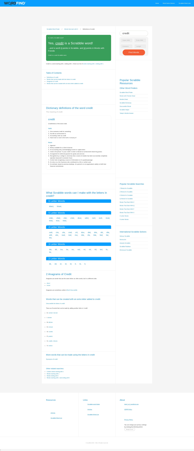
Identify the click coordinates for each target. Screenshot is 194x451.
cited (58, 218)
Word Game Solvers (169, 3)
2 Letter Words (124, 216)
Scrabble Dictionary (125, 103)
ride (82, 235)
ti (84, 264)
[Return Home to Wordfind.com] (14, 5)
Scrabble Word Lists (185, 3)
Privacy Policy (128, 419)
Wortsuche (123, 239)
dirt (102, 232)
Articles (53, 413)
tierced (55, 313)
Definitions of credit (52, 77)
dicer (79, 218)
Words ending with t (53, 376)
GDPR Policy (128, 409)
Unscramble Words (125, 106)
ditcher (51, 322)
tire (50, 238)
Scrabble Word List (56, 418)
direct (51, 206)
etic (56, 235)
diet (89, 232)
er (61, 264)
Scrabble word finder (94, 404)
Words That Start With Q (127, 205)
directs (55, 341)
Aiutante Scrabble (125, 243)
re (80, 264)
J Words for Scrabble (126, 188)
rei (84, 249)
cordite (51, 331)
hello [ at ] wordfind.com (131, 404)
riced (107, 218)
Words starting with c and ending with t (58, 378)
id (70, 264)
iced (63, 235)
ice (61, 249)
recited (50, 313)
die (50, 249)
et (66, 264)
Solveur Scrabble (125, 236)
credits (50, 341)
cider (51, 218)
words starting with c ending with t (93, 64)
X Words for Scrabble (126, 195)
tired (51, 221)
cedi (50, 232)
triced (59, 206)
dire (95, 232)
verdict (50, 345)
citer (65, 218)
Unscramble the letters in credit (55, 303)
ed (56, 264)
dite (107, 232)
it (75, 264)
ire (67, 249)
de (50, 264)
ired (69, 235)
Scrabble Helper (124, 109)
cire (57, 232)
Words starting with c (53, 373)
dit (56, 249)
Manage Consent (129, 429)
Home (157, 3)
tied (101, 235)
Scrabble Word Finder (126, 92)
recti (100, 218)
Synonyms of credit (52, 359)
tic (107, 249)
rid (95, 249)
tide (94, 235)
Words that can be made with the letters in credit (61, 79)
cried (72, 218)
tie (50, 252)
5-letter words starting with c (55, 371)
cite (63, 232)
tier (107, 235)
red (79, 249)
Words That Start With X (127, 212)
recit (93, 218)
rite (89, 235)
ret (90, 249)
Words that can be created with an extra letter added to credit (65, 83)
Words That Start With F (127, 209)
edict (87, 218)
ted (101, 249)
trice (57, 221)
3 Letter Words (124, 219)
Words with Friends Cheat (127, 96)
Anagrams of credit (52, 81)
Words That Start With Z (127, 202)
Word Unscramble (72, 290)
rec (73, 249)
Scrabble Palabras (125, 246)
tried (64, 221)
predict (50, 336)
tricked (51, 327)
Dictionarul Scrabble (126, 250)
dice (82, 232)
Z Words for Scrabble (126, 192)
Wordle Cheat (124, 99)
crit (76, 232)
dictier (50, 317)
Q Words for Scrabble (126, 198)
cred (70, 232)
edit (50, 235)
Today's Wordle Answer (126, 113)
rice (76, 235)
